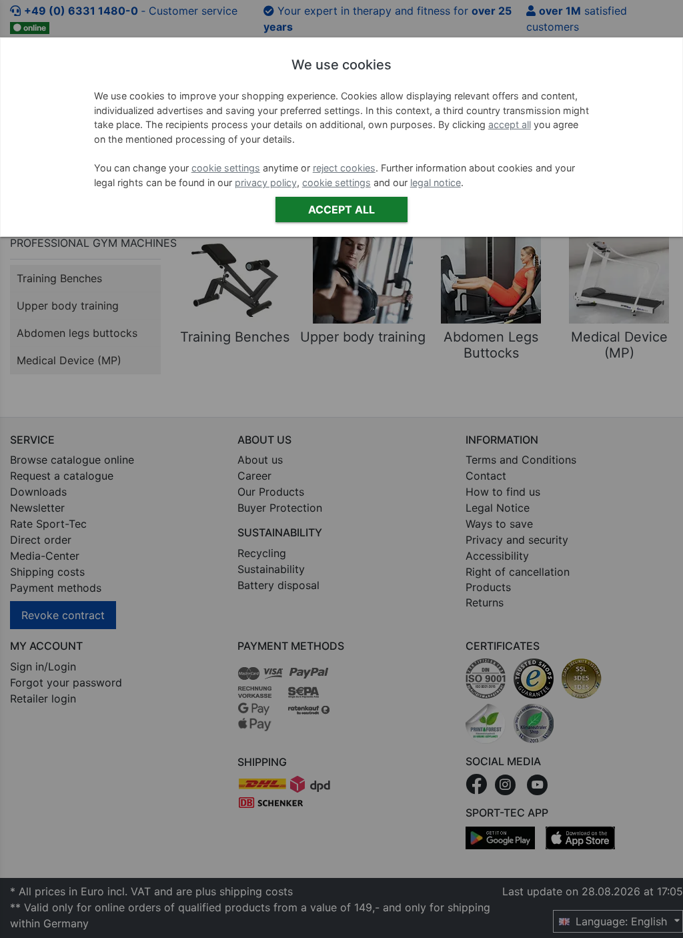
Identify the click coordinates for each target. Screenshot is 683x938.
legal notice (435, 182)
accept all (509, 124)
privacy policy (266, 182)
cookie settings (225, 167)
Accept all (341, 209)
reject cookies (344, 167)
